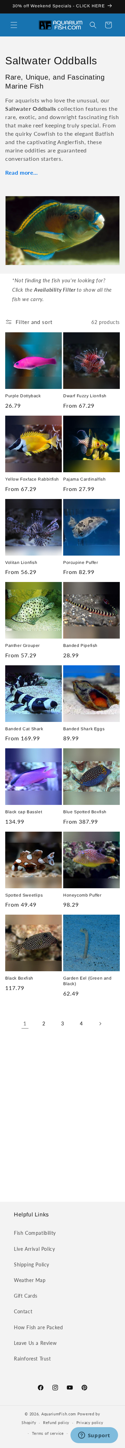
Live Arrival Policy (34, 1249)
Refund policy (56, 1422)
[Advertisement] (62, 1113)
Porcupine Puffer (80, 562)
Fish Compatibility (35, 1233)
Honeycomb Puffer (82, 895)
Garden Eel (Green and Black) (87, 981)
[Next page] (100, 1023)
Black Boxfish (19, 978)
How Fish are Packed (38, 1327)
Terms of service (48, 1433)
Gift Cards (26, 1296)
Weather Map (30, 1280)
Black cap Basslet (23, 811)
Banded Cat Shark (24, 728)
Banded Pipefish (80, 645)
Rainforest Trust (32, 1359)
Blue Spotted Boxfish (85, 811)
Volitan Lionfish (21, 562)
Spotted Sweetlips (24, 895)
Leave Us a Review (35, 1343)
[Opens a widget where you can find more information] (94, 1436)
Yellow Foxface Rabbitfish (32, 479)
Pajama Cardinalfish (84, 479)
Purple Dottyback (23, 395)
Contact (23, 1311)
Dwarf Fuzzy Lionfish (85, 395)
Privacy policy (89, 1422)
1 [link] (25, 1023)
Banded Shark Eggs (84, 728)
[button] (14, 25)
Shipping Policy (31, 1264)
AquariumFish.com (58, 1414)
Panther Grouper (22, 645)
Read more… (21, 172)
